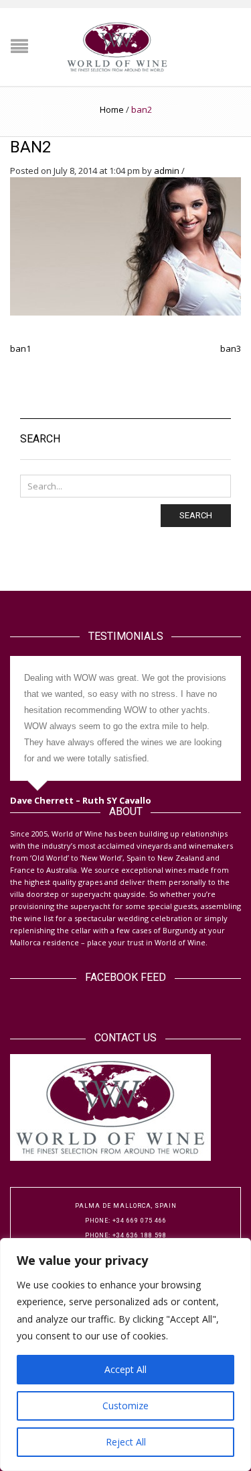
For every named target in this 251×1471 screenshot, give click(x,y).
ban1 (20, 348)
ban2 (30, 147)
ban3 (230, 348)
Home (112, 109)
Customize (125, 1405)
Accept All (125, 1369)
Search (195, 515)
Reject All (126, 1441)
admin (166, 170)
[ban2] (125, 245)
